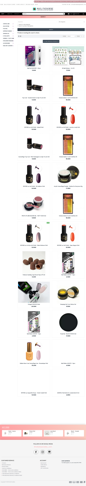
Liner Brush (53, 431)
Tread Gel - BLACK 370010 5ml (68, 334)
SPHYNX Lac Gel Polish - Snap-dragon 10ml (68, 245)
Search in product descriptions (26, 26)
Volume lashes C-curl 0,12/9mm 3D (68, 156)
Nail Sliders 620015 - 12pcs (68, 274)
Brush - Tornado (75, 431)
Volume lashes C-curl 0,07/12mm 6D (68, 97)
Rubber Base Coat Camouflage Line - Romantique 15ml (34, 363)
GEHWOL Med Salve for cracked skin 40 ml (68, 393)
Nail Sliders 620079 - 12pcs (68, 363)
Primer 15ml (32, 431)
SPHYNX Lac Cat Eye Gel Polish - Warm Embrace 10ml (34, 245)
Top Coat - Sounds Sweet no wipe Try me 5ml (34, 97)
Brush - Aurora (12, 431)
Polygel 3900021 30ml (34, 304)
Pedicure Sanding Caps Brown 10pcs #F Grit (34, 274)
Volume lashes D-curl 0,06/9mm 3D (68, 215)
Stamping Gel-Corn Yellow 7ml (68, 304)
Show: (78, 36)
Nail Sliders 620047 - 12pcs (34, 334)
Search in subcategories (24, 24)
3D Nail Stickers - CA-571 (68, 68)
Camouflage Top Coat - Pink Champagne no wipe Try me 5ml (34, 156)
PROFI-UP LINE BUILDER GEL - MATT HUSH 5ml (34, 215)
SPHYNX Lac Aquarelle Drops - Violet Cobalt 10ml (34, 393)
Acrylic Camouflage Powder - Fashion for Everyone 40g (68, 186)
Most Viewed (5, 427)
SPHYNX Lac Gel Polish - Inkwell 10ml (33, 127)
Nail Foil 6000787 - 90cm (34, 68)
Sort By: (64, 36)
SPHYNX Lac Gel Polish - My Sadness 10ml (34, 186)
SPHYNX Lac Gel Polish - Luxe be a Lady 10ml (68, 127)
